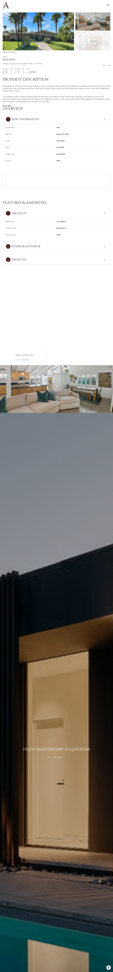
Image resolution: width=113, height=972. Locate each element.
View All (93, 41)
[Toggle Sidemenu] (108, 5)
